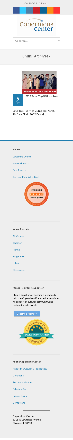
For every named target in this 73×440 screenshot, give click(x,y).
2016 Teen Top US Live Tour (41, 96)
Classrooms (19, 269)
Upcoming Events (22, 156)
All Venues (18, 236)
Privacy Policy (20, 395)
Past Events (19, 170)
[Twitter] (23, 10)
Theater (17, 242)
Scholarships (19, 389)
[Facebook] (16, 10)
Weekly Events (21, 163)
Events (45, 3)
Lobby (16, 263)
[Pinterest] (36, 10)
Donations (18, 375)
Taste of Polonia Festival (26, 176)
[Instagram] (29, 10)
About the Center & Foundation (30, 368)
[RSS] (50, 10)
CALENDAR (30, 3)
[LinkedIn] (43, 10)
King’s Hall (18, 256)
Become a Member (22, 382)
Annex (16, 249)
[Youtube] (56, 10)
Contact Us (19, 402)
